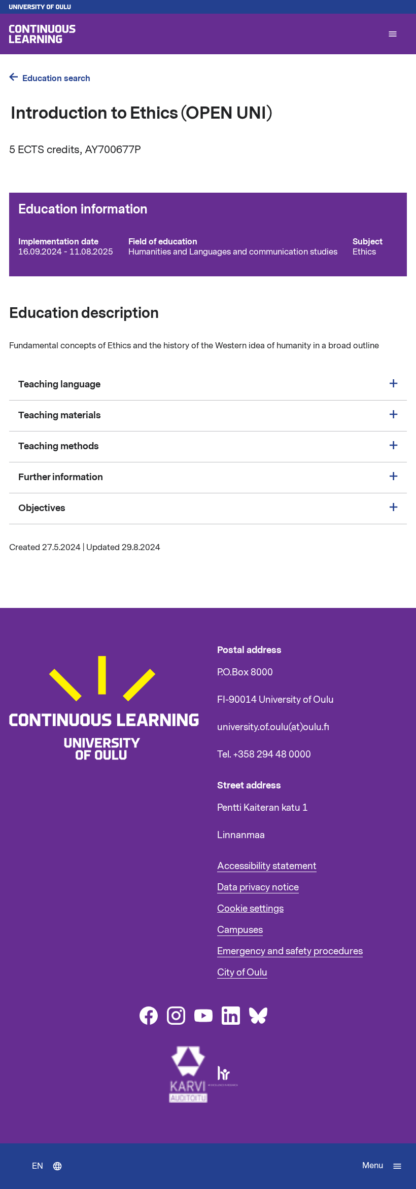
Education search (56, 78)
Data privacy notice (258, 887)
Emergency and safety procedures (290, 951)
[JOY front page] (193, 34)
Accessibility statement (267, 866)
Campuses (240, 929)
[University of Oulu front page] (208, 7)
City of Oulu (242, 972)
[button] (392, 34)
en (49, 1175)
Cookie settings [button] (250, 908)
